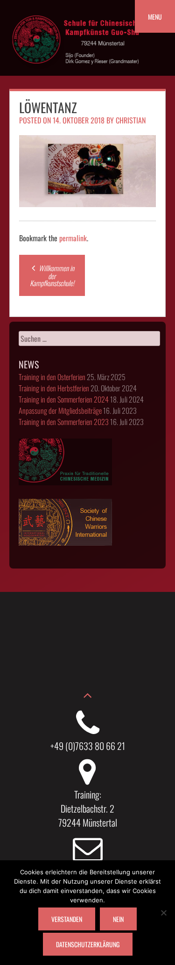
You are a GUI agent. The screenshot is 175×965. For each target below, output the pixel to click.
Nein (118, 919)
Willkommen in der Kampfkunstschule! (52, 275)
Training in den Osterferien (52, 376)
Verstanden (66, 919)
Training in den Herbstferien (54, 388)
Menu (155, 17)
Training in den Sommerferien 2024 (64, 399)
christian (131, 120)
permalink (73, 238)
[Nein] (163, 912)
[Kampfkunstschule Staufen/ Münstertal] (77, 70)
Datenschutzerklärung (87, 944)
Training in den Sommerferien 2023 (64, 421)
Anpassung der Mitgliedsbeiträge (60, 410)
